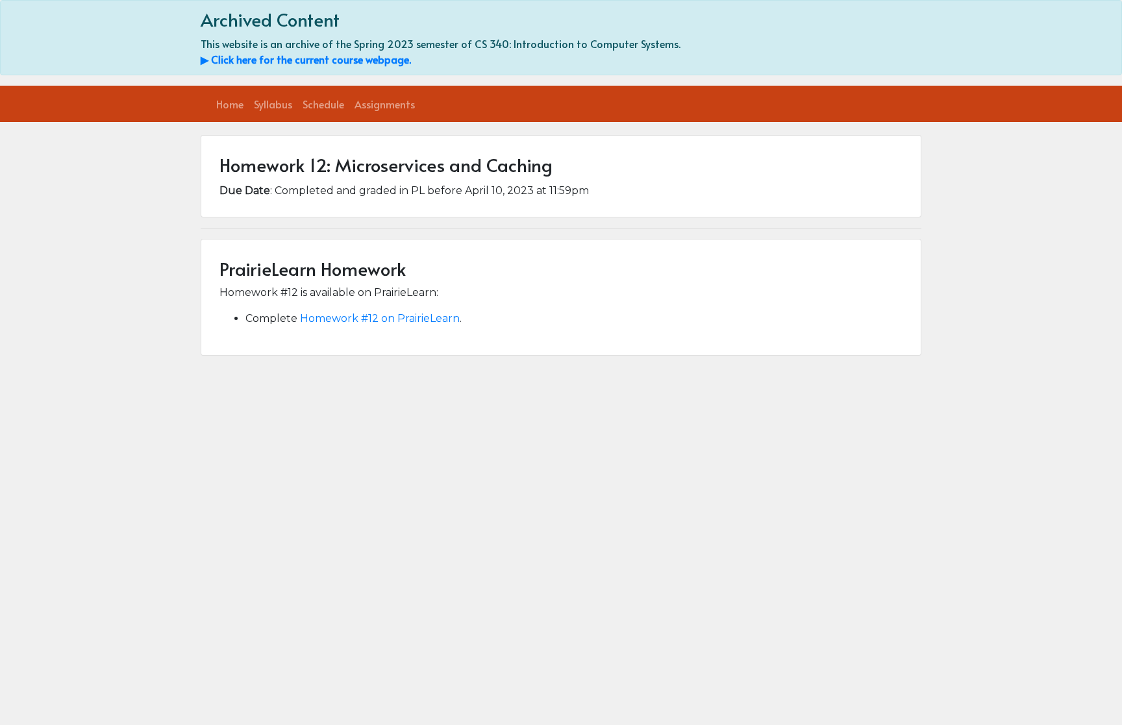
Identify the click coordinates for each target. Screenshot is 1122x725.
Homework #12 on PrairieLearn (380, 318)
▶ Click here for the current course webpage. (306, 59)
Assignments (385, 104)
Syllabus (273, 104)
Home (229, 104)
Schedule (323, 104)
